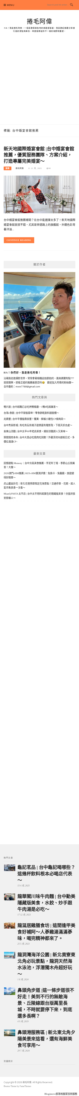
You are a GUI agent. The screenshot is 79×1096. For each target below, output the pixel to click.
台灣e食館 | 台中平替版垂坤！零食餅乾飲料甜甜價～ (31, 413)
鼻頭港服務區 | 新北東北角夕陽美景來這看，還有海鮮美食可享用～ (46, 1039)
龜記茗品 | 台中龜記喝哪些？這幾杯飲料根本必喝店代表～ (46, 874)
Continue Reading (19, 240)
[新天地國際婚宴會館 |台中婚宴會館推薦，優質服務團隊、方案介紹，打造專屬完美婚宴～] (39, 194)
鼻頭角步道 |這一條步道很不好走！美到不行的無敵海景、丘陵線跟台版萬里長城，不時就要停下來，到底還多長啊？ (45, 1003)
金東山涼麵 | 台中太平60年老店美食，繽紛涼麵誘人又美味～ (36, 431)
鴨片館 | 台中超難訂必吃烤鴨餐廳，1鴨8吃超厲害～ (31, 406)
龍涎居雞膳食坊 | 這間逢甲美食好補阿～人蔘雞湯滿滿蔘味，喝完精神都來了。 (46, 932)
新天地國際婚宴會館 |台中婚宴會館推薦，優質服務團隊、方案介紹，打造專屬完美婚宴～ (39, 155)
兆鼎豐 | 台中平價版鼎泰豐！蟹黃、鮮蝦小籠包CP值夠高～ (35, 419)
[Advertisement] (39, 83)
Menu (10, 5)
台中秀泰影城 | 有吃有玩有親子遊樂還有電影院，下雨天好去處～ (38, 425)
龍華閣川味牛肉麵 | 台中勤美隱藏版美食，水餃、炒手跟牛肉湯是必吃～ (46, 903)
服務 (8, 168)
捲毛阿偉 (39, 21)
